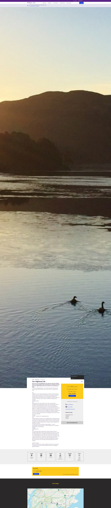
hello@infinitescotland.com (70, 409)
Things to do (49, 2)
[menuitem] (44, 3)
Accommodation (55, 2)
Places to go (44, 2)
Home (33, 379)
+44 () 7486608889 (70, 404)
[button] (83, 5)
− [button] (28, 490)
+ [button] (28, 489)
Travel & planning (62, 2)
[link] (81, 3)
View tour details (69, 406)
